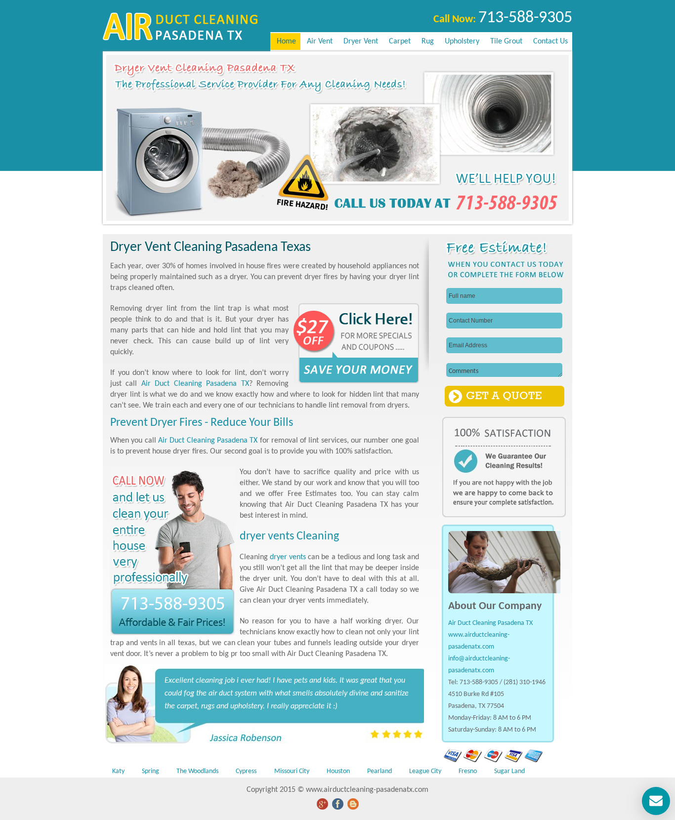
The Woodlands (197, 771)
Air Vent (320, 41)
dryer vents (288, 557)
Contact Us (550, 41)
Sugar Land (509, 771)
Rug (428, 41)
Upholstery (462, 41)
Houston (338, 771)
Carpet (400, 41)
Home (285, 41)
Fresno (468, 771)
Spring (150, 771)
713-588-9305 (525, 18)
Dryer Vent (360, 41)
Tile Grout (506, 41)
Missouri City (291, 771)
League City (425, 771)
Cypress (246, 771)
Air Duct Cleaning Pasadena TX (195, 384)
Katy (118, 771)
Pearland (379, 771)
